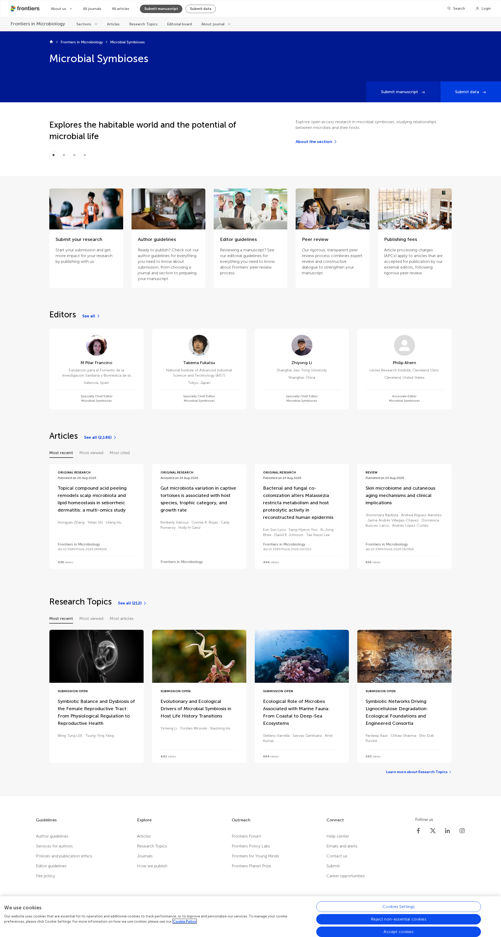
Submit (333, 865)
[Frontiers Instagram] (462, 831)
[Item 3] (85, 155)
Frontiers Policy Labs (251, 846)
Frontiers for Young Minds (255, 855)
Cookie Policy (184, 921)
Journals (145, 855)
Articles (113, 24)
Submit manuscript (161, 9)
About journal (213, 24)
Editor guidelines (51, 865)
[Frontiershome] (25, 8)
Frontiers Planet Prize (251, 865)
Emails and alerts (341, 846)
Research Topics (143, 24)
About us (59, 9)
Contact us (336, 855)
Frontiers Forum (246, 836)
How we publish (152, 865)
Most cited (120, 452)
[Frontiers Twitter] (433, 831)
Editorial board (179, 24)
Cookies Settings (399, 906)
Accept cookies (398, 931)
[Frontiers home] (51, 42)
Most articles (122, 618)
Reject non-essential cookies (398, 919)
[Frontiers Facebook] (418, 831)
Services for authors (54, 846)
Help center (337, 836)
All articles (120, 9)
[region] (250, 916)
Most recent (61, 452)
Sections (84, 24)
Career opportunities (345, 875)
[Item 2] (74, 155)
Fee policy (45, 875)
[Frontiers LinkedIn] (447, 831)
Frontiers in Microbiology (82, 42)
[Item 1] (64, 155)
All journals (92, 9)
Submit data (200, 9)
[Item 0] (53, 155)
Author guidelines (52, 836)
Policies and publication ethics (64, 855)
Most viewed (91, 452)
